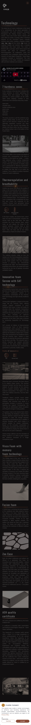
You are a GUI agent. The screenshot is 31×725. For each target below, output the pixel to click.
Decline (8, 721)
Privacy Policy (5, 715)
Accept (22, 721)
